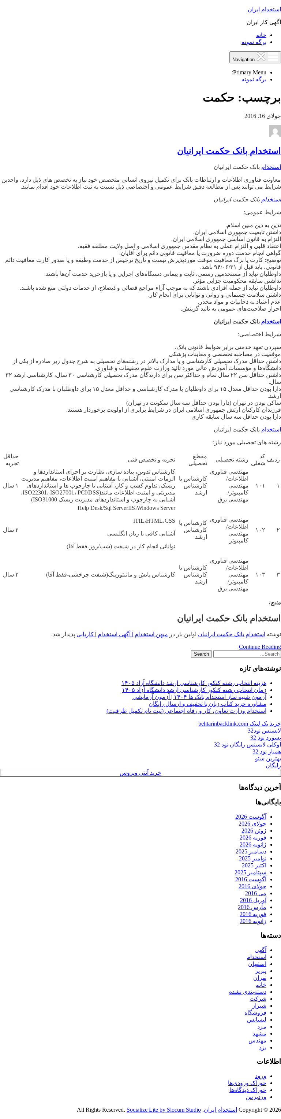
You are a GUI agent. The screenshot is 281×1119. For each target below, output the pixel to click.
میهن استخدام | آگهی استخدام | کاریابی (122, 634)
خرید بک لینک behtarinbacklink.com (239, 723)
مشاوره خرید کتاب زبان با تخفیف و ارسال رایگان (207, 704)
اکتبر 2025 (254, 865)
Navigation (244, 59)
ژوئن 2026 (253, 830)
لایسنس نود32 (264, 730)
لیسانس (256, 1019)
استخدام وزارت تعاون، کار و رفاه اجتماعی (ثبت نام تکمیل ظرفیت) (186, 711)
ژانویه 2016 (253, 921)
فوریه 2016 (253, 914)
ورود (260, 1076)
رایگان (273, 765)
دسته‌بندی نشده (247, 992)
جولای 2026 (252, 823)
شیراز (259, 1006)
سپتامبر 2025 (250, 872)
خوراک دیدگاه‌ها (247, 1090)
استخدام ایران (264, 9)
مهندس (257, 1040)
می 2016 (255, 893)
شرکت (258, 999)
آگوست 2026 (250, 817)
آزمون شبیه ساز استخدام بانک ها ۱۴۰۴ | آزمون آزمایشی (199, 697)
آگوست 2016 (250, 879)
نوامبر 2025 (252, 858)
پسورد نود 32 (265, 737)
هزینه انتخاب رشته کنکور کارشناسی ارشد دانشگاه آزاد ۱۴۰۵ (193, 683)
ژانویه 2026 (253, 844)
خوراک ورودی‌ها (247, 1083)
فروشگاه (255, 1012)
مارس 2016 (252, 907)
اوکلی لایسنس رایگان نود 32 (247, 744)
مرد (261, 1026)
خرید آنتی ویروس (140, 773)
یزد (262, 1047)
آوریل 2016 (253, 900)
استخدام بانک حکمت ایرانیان (229, 151)
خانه (261, 35)
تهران (259, 978)
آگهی (260, 950)
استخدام (271, 167)
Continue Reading (260, 647)
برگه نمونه (253, 42)
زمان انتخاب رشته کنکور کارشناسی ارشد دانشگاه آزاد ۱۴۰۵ (194, 690)
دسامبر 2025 (251, 851)
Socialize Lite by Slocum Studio (164, 1110)
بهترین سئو (268, 758)
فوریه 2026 (253, 837)
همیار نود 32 (266, 751)
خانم (260, 985)
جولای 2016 (252, 886)
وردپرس (256, 1097)
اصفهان (257, 964)
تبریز (260, 971)
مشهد (259, 1033)
